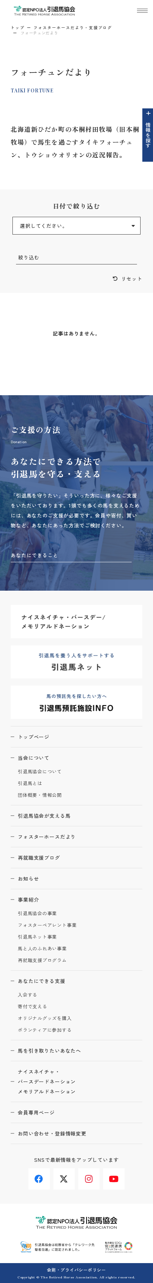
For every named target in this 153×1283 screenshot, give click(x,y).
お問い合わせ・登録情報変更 (52, 1133)
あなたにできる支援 (41, 980)
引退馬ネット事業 (37, 937)
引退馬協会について (40, 772)
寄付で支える (32, 1007)
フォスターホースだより (47, 836)
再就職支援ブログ (39, 857)
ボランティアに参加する (45, 1030)
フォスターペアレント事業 (47, 925)
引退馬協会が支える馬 (44, 815)
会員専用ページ (36, 1112)
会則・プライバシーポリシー (76, 1270)
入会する (27, 995)
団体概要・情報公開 (40, 795)
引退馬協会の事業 (37, 914)
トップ (18, 27)
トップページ (33, 736)
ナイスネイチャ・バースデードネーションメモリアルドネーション (47, 1081)
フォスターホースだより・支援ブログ (72, 27)
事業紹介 (28, 899)
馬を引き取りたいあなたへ (49, 1050)
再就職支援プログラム (42, 960)
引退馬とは (30, 783)
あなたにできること (34, 555)
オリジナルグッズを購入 (45, 1018)
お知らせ (28, 878)
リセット (131, 278)
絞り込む (28, 257)
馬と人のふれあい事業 (42, 949)
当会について (33, 757)
